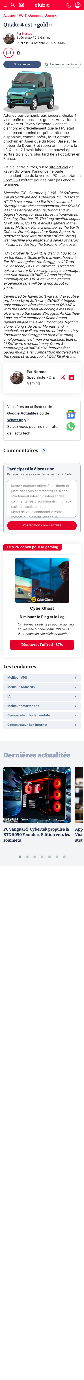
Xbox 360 (11, 180)
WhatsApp (16, 420)
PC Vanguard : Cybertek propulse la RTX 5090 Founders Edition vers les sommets (36, 835)
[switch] (68, 5)
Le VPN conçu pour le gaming (32, 547)
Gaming (50, 15)
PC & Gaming (30, 15)
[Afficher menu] (5, 5)
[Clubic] (42, 5)
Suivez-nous (22, 64)
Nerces (27, 33)
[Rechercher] (12, 5)
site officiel (58, 167)
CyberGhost (42, 609)
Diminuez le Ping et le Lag (42, 617)
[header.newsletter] (21, 5)
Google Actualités (22, 413)
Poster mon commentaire (42, 525)
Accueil (9, 15)
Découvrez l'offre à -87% (42, 645)
